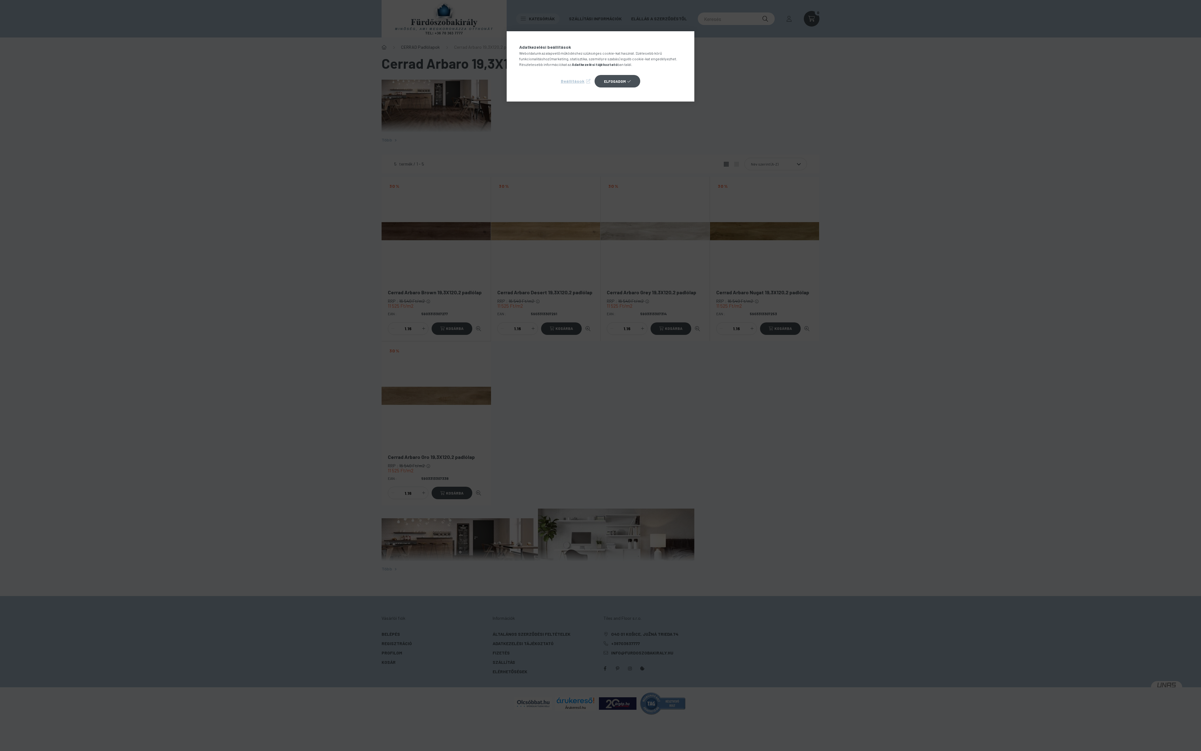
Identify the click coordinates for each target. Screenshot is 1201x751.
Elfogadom (615, 81)
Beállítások (573, 81)
